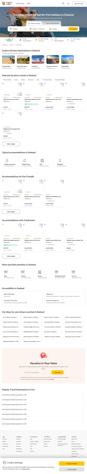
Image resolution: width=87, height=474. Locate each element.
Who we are (74, 439)
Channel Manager (62, 439)
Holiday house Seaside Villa (11, 129)
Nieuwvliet (57, 302)
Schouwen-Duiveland (52, 66)
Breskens (62, 302)
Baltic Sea (18, 444)
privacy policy (26, 469)
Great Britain (5, 446)
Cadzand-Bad (6, 66)
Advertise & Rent (48, 439)
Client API (60, 441)
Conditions (74, 451)
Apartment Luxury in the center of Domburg (16, 99)
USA (3, 448)
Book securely (33, 444)
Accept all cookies (72, 463)
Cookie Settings (71, 469)
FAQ (31, 448)
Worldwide (18, 448)
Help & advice (47, 441)
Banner (45, 444)
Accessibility (18, 45)
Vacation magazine (34, 441)
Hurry (73, 441)
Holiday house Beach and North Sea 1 (57, 196)
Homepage (5, 45)
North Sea (18, 441)
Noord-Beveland (22, 66)
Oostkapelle (65, 66)
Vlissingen (61, 296)
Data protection (75, 453)
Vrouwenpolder (69, 296)
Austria (4, 441)
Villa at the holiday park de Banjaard (35, 99)
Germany (4, 439)
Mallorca (18, 439)
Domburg (34, 66)
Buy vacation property (77, 446)
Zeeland (11, 45)
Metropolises (19, 451)
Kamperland (7, 296)
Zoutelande (76, 296)
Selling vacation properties (78, 448)
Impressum (74, 456)
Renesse (15, 302)
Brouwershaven (8, 302)
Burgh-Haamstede (22, 302)
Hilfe (31, 446)
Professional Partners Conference (63, 444)
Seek (31, 439)
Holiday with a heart (76, 444)
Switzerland (5, 444)
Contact (32, 451)
